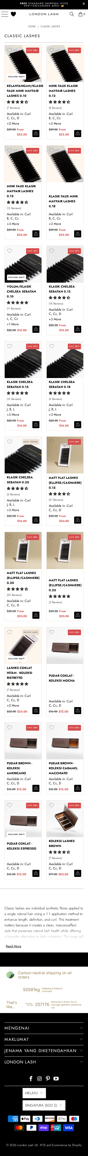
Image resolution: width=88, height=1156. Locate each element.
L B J (55, 319)
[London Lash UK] (44, 14)
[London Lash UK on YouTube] (56, 1079)
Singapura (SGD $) (41, 1105)
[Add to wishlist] (9, 50)
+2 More (13, 123)
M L (13, 123)
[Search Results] (71, 14)
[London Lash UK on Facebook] (31, 1079)
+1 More (13, 324)
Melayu (31, 1093)
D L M (55, 224)
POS (43, 1145)
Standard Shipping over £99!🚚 (44, 5)
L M (13, 705)
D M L (55, 123)
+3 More (55, 123)
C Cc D (13, 414)
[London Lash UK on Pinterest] (48, 1079)
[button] (17, 102)
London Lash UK (27, 1145)
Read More (13, 946)
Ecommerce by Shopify (67, 1145)
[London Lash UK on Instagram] (39, 1079)
